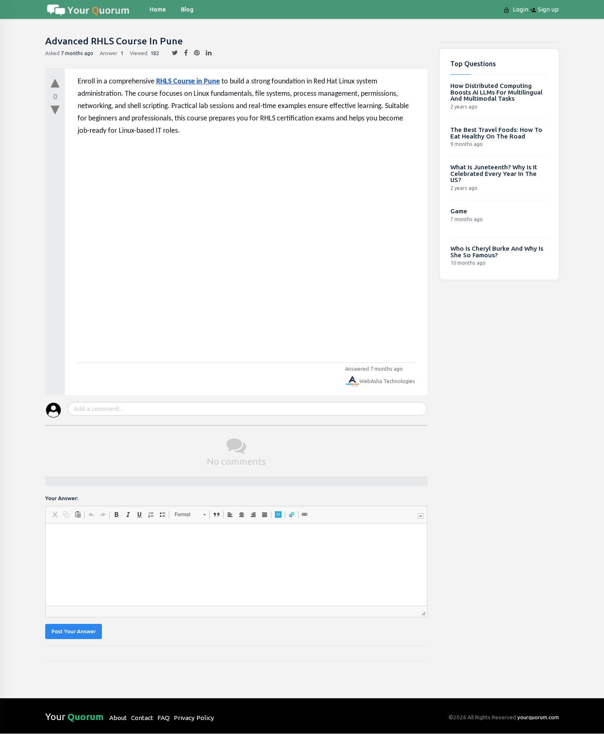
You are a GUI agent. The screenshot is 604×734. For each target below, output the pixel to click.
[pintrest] (194, 53)
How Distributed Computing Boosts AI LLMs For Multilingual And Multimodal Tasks (496, 92)
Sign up (547, 9)
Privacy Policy (194, 717)
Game (458, 211)
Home (158, 9)
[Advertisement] (246, 244)
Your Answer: (61, 498)
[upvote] (55, 81)
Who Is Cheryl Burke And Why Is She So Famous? (496, 252)
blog (187, 9)
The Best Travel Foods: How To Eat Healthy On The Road (496, 133)
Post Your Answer (73, 631)
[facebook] (183, 53)
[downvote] (55, 110)
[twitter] (172, 53)
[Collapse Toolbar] (421, 516)
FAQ (163, 717)
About (118, 717)
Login (519, 9)
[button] (54, 514)
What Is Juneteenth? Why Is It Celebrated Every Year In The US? (493, 173)
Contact (142, 717)
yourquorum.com (538, 717)
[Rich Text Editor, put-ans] (236, 565)
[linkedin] (206, 53)
